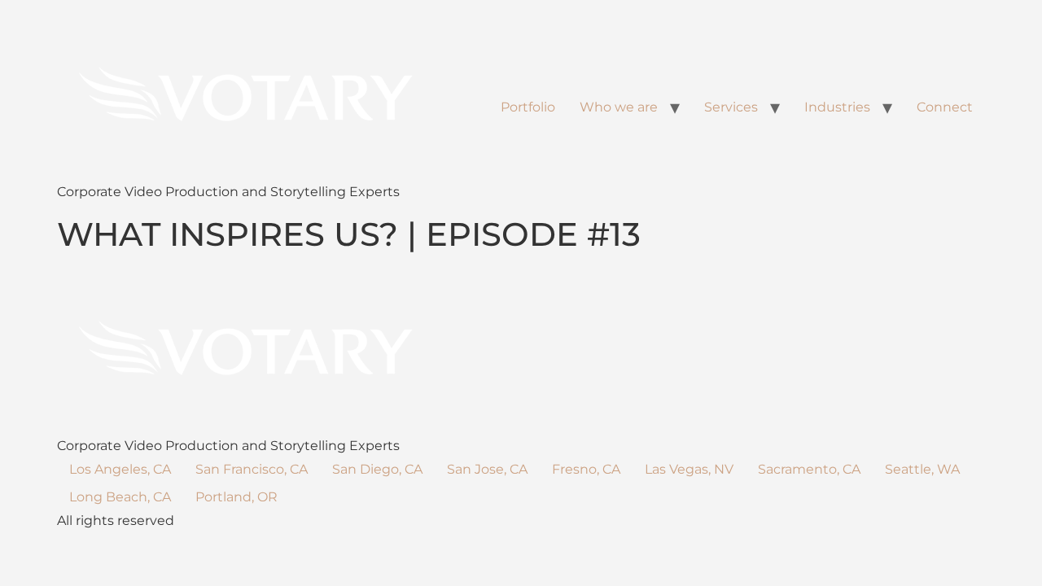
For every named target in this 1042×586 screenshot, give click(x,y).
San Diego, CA (377, 469)
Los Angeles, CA (120, 469)
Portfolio (528, 107)
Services (731, 107)
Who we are (619, 107)
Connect (945, 107)
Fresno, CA (586, 469)
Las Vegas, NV (689, 469)
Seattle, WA (922, 469)
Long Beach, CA (120, 497)
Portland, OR (236, 497)
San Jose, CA (487, 469)
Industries (837, 107)
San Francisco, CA (251, 469)
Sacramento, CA (809, 469)
